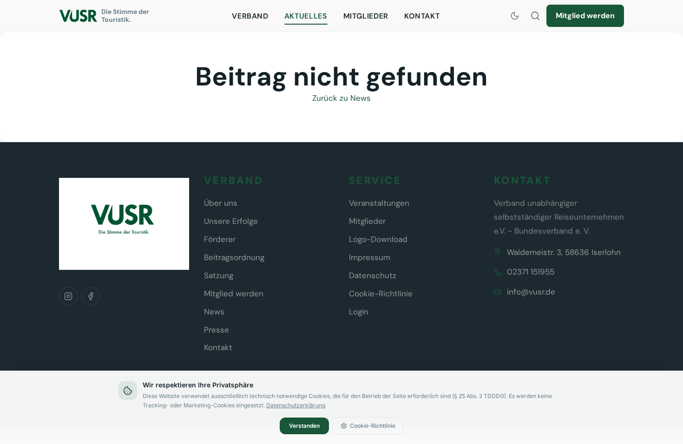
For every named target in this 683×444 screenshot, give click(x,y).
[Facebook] (90, 296)
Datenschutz (372, 275)
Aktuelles (306, 16)
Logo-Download (378, 239)
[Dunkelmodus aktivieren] (515, 16)
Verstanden (304, 425)
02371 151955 (530, 272)
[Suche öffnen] (535, 16)
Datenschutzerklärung (295, 405)
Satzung (218, 275)
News (214, 312)
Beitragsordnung (234, 257)
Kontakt (422, 16)
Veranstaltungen (379, 203)
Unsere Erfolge (231, 221)
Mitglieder (365, 16)
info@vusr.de (531, 292)
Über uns (220, 203)
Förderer (220, 239)
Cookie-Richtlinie (381, 293)
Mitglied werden (585, 15)
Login (358, 312)
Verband (250, 16)
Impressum (369, 257)
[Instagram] (68, 296)
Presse (216, 330)
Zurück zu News (341, 98)
